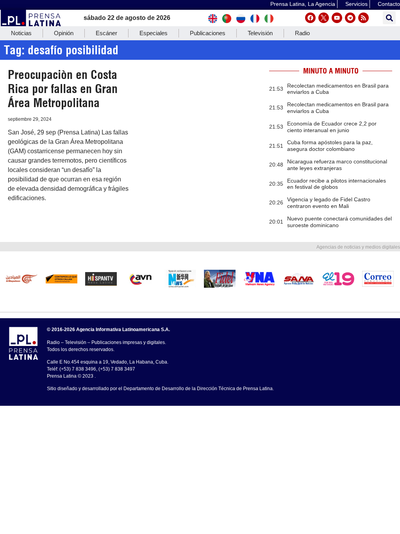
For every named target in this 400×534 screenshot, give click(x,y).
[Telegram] (350, 18)
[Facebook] (310, 18)
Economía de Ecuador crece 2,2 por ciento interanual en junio (332, 126)
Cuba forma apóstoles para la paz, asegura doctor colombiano (330, 145)
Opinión (63, 33)
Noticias (21, 33)
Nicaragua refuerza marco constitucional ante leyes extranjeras (337, 164)
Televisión (260, 33)
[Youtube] (337, 18)
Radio (302, 33)
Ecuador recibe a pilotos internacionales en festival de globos (336, 183)
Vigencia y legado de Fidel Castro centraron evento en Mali (328, 202)
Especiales (153, 33)
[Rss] (363, 18)
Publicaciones (207, 33)
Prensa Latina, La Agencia (302, 4)
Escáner (106, 33)
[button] (389, 17)
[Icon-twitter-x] (323, 18)
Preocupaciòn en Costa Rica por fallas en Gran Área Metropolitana (63, 88)
